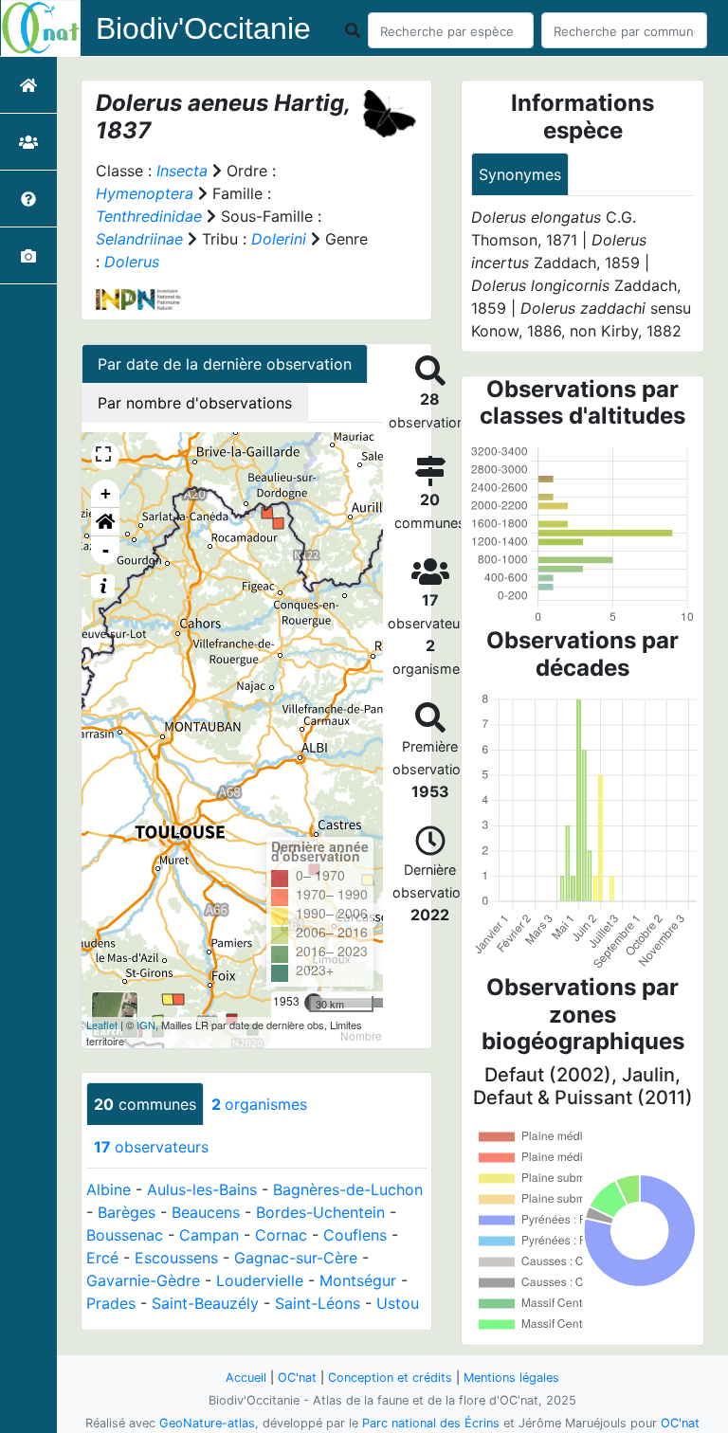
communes (145, 1104)
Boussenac (124, 1234)
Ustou (397, 1303)
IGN (145, 1024)
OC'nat (297, 1377)
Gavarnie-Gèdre (143, 1280)
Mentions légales (511, 1377)
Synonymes (520, 174)
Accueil (246, 1377)
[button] (105, 522)
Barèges (126, 1212)
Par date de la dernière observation (225, 363)
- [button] (105, 550)
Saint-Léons (317, 1303)
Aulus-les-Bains (202, 1189)
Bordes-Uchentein (320, 1212)
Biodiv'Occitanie (203, 28)
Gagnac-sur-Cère (295, 1257)
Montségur (357, 1280)
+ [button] (105, 493)
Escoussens (176, 1257)
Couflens (355, 1234)
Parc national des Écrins (431, 1423)
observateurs (151, 1146)
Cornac (281, 1234)
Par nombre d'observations (195, 402)
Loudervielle (259, 1280)
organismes (259, 1104)
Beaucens (206, 1212)
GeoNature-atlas (207, 1423)
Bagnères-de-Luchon (348, 1189)
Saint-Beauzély (205, 1303)
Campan (209, 1234)
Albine (108, 1189)
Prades (111, 1303)
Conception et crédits (390, 1377)
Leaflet (102, 1024)
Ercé (102, 1257)
